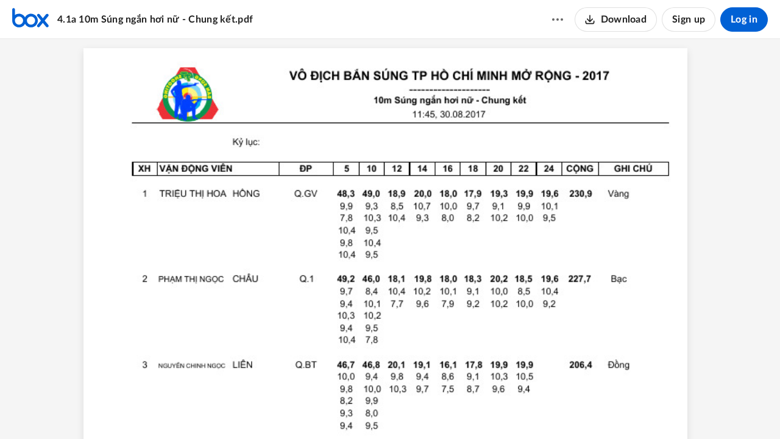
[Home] (30, 19)
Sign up (688, 19)
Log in (744, 19)
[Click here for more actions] (557, 19)
